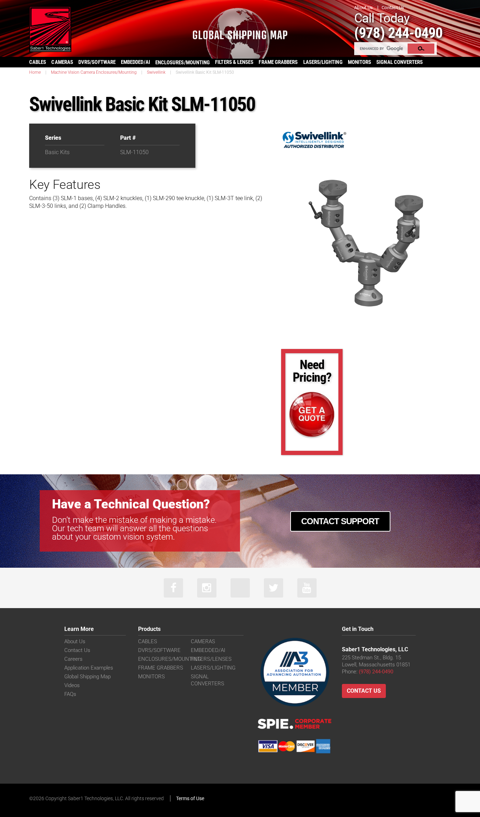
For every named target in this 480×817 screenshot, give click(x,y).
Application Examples (88, 668)
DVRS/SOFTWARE (97, 62)
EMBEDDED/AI (135, 62)
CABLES (37, 62)
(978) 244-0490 (398, 32)
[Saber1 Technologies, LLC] (50, 28)
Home (35, 72)
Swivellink (156, 72)
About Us (363, 7)
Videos (72, 685)
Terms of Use (190, 798)
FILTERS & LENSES (234, 62)
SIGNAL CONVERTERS (399, 62)
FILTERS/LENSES (211, 659)
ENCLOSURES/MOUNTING (169, 659)
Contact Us (393, 7)
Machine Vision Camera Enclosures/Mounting (94, 72)
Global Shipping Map (87, 676)
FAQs (70, 694)
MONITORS (359, 62)
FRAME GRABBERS (278, 62)
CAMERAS (62, 62)
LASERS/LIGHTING (323, 62)
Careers (73, 659)
